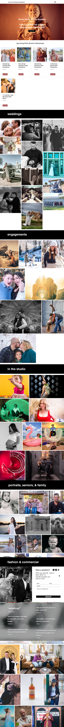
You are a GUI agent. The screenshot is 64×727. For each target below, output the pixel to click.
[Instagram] (54, 570)
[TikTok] (56, 570)
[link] (8, 65)
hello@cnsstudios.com (43, 577)
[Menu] (55, 2)
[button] (5, 74)
